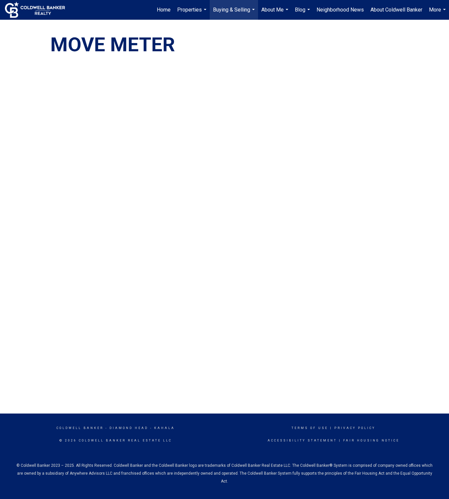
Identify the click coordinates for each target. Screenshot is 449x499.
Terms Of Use (310, 428)
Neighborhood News (340, 10)
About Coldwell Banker (396, 10)
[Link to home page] (38, 10)
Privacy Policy (354, 428)
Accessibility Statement (302, 440)
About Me (275, 13)
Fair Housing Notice (371, 440)
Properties (192, 13)
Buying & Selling (234, 13)
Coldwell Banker (80, 428)
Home (164, 10)
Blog (303, 13)
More (438, 13)
